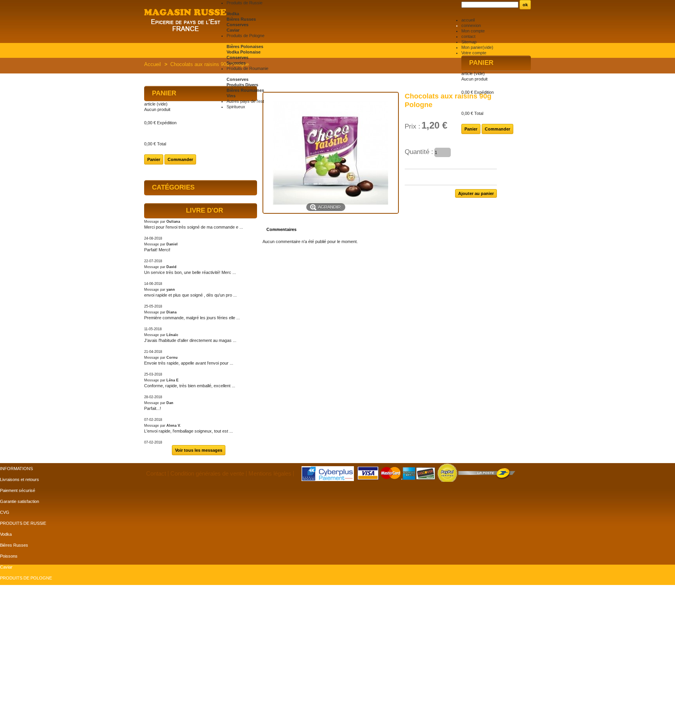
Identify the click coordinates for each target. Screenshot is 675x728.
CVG (4, 512)
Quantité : (419, 152)
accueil (468, 20)
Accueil (152, 64)
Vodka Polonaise (244, 52)
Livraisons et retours (19, 479)
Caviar (233, 30)
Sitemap (469, 41)
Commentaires (281, 229)
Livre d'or (204, 210)
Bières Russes (241, 19)
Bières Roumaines (245, 90)
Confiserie (9, 599)
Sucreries (236, 63)
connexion (471, 25)
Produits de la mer (17, 610)
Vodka (233, 13)
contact (468, 36)
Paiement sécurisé (17, 490)
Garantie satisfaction (19, 501)
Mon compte (473, 31)
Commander (497, 129)
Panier (481, 62)
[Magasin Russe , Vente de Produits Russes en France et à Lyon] (185, 20)
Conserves (237, 24)
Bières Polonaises (245, 46)
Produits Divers (242, 84)
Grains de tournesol (19, 665)
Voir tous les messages (198, 450)
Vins (231, 95)
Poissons (9, 556)
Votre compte (473, 52)
